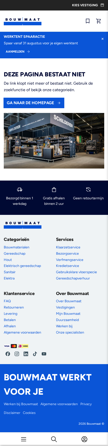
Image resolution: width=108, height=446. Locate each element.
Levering (10, 314)
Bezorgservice (67, 253)
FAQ (7, 301)
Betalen (10, 320)
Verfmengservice (69, 260)
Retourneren (14, 307)
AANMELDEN (15, 51)
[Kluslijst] (87, 21)
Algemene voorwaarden (22, 332)
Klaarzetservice (68, 247)
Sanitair (10, 272)
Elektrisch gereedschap (22, 266)
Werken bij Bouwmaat (21, 404)
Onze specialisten (70, 332)
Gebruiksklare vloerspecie (76, 272)
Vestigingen (65, 307)
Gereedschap (14, 253)
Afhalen (10, 326)
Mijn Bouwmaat (68, 314)
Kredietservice (67, 266)
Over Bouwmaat (68, 301)
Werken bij (64, 326)
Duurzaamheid (67, 320)
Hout (8, 260)
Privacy (86, 404)
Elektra (9, 278)
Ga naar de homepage (30, 102)
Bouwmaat (94, 423)
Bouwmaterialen (16, 247)
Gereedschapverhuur (73, 278)
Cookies (29, 413)
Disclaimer (12, 413)
